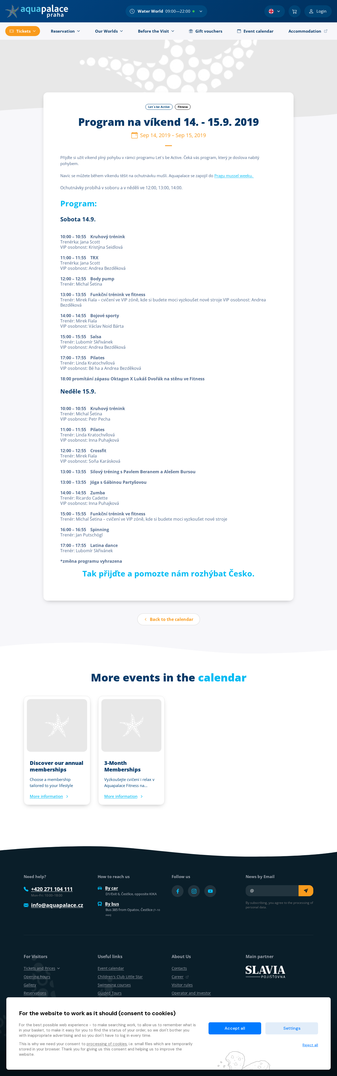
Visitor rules (182, 984)
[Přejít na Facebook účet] (178, 891)
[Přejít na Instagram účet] (194, 891)
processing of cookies (107, 1044)
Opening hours (37, 976)
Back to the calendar (171, 619)
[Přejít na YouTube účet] (210, 891)
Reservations (35, 992)
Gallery (30, 984)
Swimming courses (114, 984)
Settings (291, 1028)
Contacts (179, 968)
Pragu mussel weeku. (234, 175)
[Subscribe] (306, 890)
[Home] (36, 11)
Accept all (235, 1028)
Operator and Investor (191, 992)
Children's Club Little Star (120, 976)
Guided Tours (110, 992)
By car (111, 888)
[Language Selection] (274, 11)
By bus (112, 904)
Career (178, 976)
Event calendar (111, 968)
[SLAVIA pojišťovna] (265, 971)
